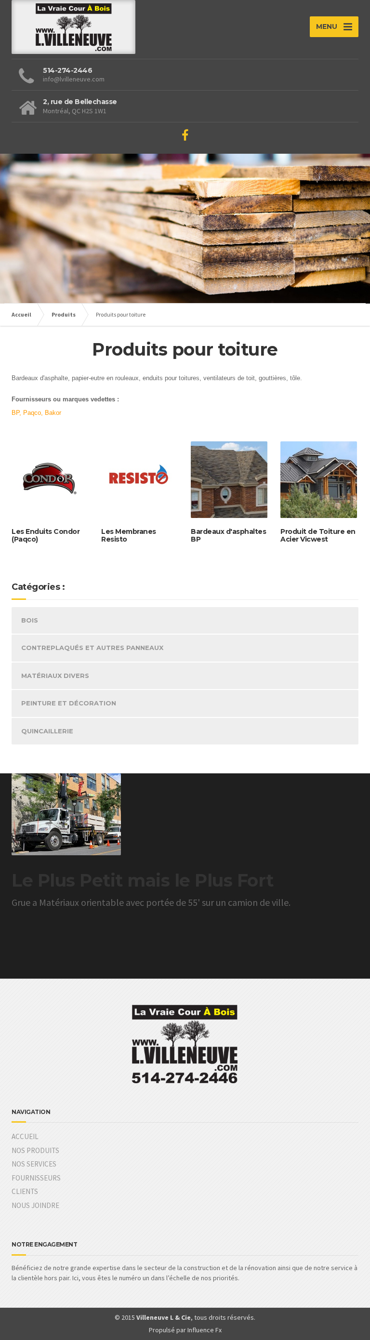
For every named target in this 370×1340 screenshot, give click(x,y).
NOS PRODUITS (35, 1150)
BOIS (29, 620)
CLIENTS (25, 1191)
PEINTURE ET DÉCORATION (68, 703)
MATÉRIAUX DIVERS (55, 675)
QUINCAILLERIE (47, 731)
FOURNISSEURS (36, 1177)
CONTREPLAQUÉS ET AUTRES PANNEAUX (92, 647)
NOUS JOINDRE (35, 1205)
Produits (64, 314)
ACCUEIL (25, 1136)
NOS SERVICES (34, 1163)
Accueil (21, 314)
